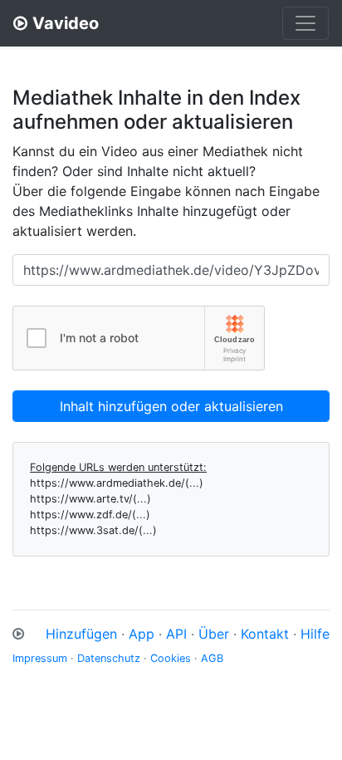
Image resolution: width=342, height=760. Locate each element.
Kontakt (265, 633)
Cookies (170, 658)
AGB (212, 658)
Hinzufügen (81, 633)
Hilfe (315, 633)
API (176, 633)
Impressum (39, 658)
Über (213, 633)
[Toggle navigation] (305, 23)
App (141, 633)
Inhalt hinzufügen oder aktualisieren (171, 406)
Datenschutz (108, 658)
